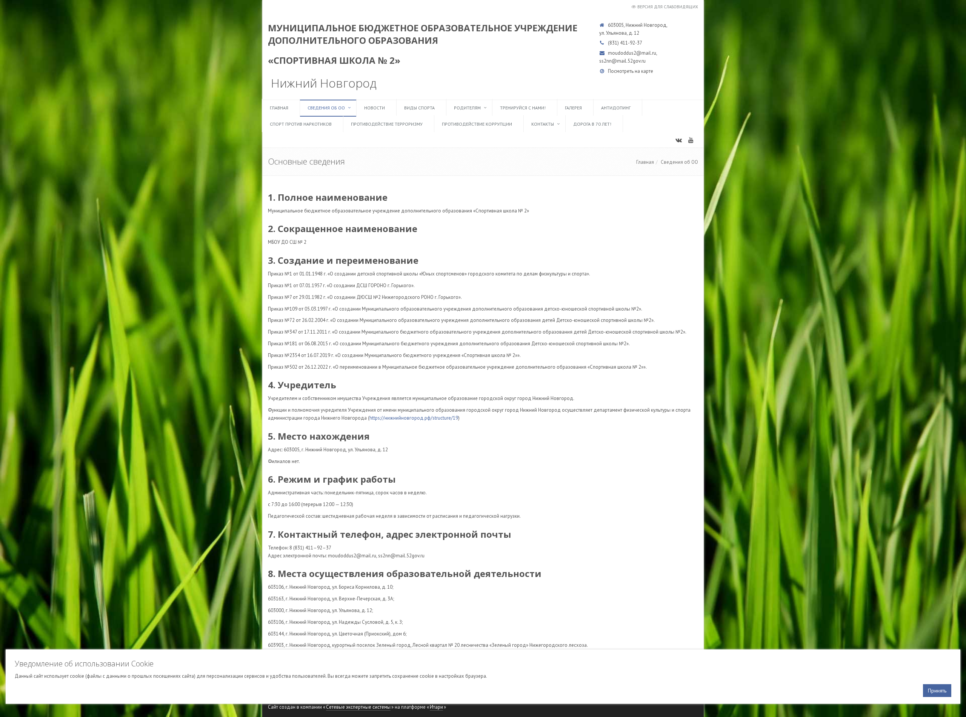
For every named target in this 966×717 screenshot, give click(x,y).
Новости (374, 108)
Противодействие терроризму (387, 124)
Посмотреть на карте (630, 71)
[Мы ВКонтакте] (680, 142)
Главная (279, 108)
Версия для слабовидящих (667, 6)
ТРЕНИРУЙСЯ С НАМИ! (523, 108)
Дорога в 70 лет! (592, 124)
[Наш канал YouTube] (693, 142)
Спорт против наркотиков (301, 124)
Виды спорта (419, 108)
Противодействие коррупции (477, 124)
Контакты (542, 124)
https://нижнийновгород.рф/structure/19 (413, 418)
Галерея (573, 108)
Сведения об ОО (326, 108)
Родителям (467, 108)
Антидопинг (616, 108)
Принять (937, 690)
